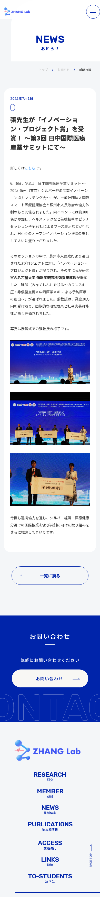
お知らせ (63, 70)
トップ (43, 70)
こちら (30, 167)
